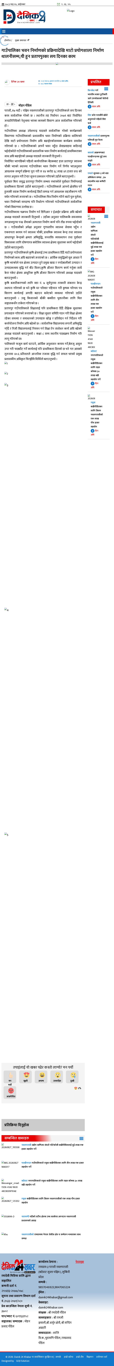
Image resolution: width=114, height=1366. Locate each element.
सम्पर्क (58, 1357)
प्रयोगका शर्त (101, 1357)
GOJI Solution (22, 1361)
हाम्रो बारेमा (68, 1357)
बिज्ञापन (90, 1357)
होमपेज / (8, 40)
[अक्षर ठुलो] (12, 104)
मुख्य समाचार (20, 40)
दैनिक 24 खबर (17, 82)
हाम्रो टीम (80, 1357)
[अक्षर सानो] (8, 104)
